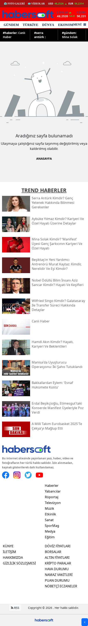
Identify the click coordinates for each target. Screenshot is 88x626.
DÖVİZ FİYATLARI (57, 546)
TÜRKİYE (30, 25)
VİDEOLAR (38, 3)
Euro (82, 12)
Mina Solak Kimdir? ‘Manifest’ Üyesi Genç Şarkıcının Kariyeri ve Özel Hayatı (70, 34)
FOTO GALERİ (16, 3)
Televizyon (53, 502)
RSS (16, 608)
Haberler (52, 485)
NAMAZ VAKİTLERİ (58, 574)
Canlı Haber (14, 34)
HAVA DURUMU (57, 569)
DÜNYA (48, 25)
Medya (50, 531)
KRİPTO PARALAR (58, 563)
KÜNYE (8, 546)
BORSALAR (53, 552)
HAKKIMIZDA (13, 557)
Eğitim (50, 537)
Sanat (49, 520)
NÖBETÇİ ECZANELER (61, 586)
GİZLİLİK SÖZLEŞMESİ (19, 563)
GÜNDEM (11, 25)
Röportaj (51, 497)
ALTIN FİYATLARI (57, 557)
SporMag (52, 525)
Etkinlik (50, 514)
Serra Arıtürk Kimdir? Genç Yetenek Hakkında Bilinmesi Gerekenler (43, 34)
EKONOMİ (66, 25)
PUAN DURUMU (57, 580)
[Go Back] (84, 622)
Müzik (49, 508)
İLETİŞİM (9, 552)
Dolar (63, 12)
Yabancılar (53, 491)
